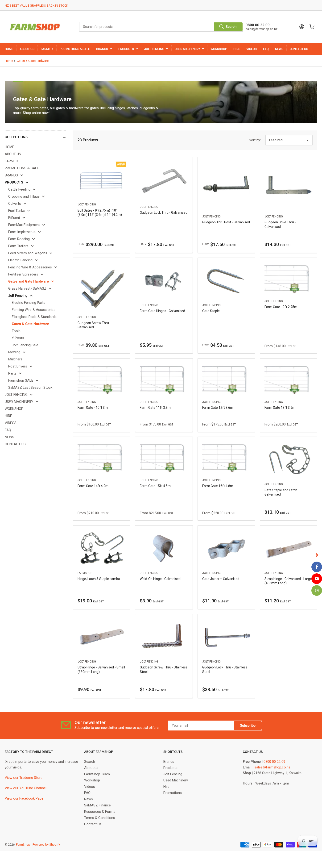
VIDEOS (251, 49)
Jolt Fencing (18, 295)
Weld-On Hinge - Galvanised (160, 579)
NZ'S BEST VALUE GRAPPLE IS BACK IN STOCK (36, 5)
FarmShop (85, 573)
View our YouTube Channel (25, 788)
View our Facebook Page (24, 798)
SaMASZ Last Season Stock (30, 387)
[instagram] (316, 590)
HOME (9, 49)
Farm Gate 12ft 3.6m (217, 407)
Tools (16, 331)
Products (170, 768)
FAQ (266, 49)
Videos (89, 786)
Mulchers (15, 359)
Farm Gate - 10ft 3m (93, 407)
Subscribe (248, 725)
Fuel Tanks (16, 211)
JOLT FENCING (154, 49)
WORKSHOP (219, 49)
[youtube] (316, 578)
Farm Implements (22, 232)
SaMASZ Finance (97, 805)
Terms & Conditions (99, 818)
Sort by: (255, 140)
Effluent (14, 218)
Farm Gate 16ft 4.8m (217, 486)
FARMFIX (47, 49)
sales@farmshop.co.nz (272, 767)
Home (9, 61)
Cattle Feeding (19, 189)
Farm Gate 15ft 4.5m (155, 486)
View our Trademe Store (23, 778)
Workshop (92, 780)
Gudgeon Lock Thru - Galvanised (163, 212)
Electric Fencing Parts (28, 302)
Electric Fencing (20, 260)
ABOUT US (27, 49)
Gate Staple (211, 311)
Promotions (172, 793)
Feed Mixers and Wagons (27, 253)
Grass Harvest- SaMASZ (27, 288)
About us (91, 768)
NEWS (279, 49)
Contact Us (93, 824)
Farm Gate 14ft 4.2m (93, 486)
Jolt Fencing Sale (25, 345)
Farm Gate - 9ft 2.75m (280, 307)
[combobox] (161, 27)
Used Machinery (175, 780)
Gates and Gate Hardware (28, 281)
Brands (168, 761)
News (88, 799)
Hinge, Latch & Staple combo (99, 579)
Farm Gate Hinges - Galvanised (162, 311)
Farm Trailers (18, 246)
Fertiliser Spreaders (23, 274)
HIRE (236, 49)
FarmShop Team (97, 774)
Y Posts (18, 338)
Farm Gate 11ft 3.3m (155, 407)
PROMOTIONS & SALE (75, 49)
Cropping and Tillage (24, 196)
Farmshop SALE (20, 380)
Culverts (14, 203)
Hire (166, 786)
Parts (12, 373)
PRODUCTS (126, 49)
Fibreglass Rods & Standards (34, 317)
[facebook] (316, 567)
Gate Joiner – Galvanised (220, 579)
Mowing (14, 352)
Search (231, 27)
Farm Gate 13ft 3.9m (279, 407)
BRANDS (102, 49)
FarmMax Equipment (24, 225)
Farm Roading (19, 239)
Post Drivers (17, 366)
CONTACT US (299, 49)
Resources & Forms (99, 811)
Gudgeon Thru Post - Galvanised (226, 222)
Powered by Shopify (46, 844)
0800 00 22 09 (274, 761)
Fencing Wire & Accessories (30, 267)
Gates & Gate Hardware (33, 61)
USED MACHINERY (187, 49)
